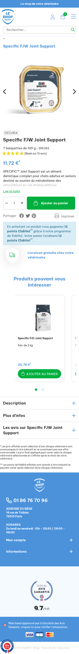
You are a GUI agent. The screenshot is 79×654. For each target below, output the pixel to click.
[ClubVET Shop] (39, 489)
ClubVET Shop (30, 648)
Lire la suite (11, 191)
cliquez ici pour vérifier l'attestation (44, 627)
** (31, 230)
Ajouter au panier (54, 203)
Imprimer (67, 216)
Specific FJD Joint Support (35, 338)
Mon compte (16, 540)
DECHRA (11, 133)
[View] (39, 317)
